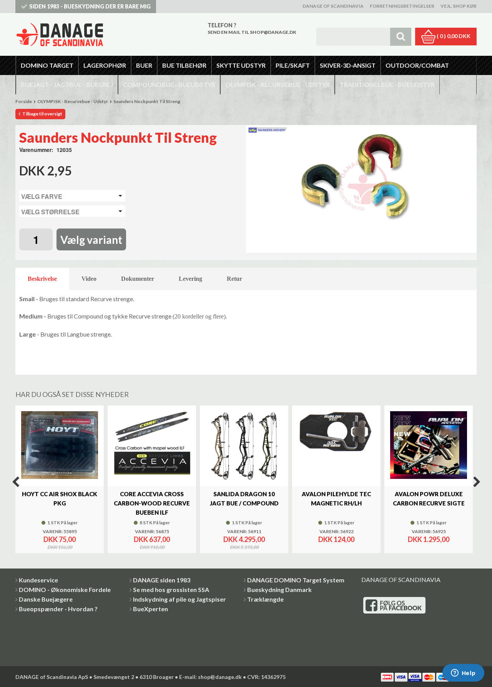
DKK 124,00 (336, 539)
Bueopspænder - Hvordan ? (58, 608)
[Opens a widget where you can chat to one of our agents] (463, 673)
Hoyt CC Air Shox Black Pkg (59, 498)
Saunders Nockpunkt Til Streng (146, 101)
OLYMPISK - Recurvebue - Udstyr (72, 101)
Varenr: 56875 (152, 531)
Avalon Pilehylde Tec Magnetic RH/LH (336, 498)
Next (476, 482)
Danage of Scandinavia (333, 6)
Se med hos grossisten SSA (171, 589)
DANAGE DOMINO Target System (295, 580)
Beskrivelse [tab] (42, 278)
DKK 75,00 (59, 539)
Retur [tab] (234, 278)
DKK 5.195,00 (244, 547)
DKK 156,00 (59, 547)
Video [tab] (88, 278)
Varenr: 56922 (336, 531)
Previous (15, 482)
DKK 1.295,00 (428, 539)
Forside (23, 101)
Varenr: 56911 (244, 531)
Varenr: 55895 (60, 531)
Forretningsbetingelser (402, 6)
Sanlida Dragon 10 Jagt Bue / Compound (244, 498)
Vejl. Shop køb (458, 6)
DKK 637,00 (152, 539)
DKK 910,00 (152, 547)
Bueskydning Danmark (279, 589)
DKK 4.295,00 (244, 539)
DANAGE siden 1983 (161, 580)
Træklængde (265, 599)
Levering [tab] (190, 278)
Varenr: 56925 (429, 531)
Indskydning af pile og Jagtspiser (179, 599)
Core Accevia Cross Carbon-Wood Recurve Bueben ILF (152, 503)
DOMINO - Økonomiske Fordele (65, 589)
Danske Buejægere (46, 599)
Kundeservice (38, 580)
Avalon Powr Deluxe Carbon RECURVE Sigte (429, 498)
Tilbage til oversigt (42, 114)
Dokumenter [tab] (137, 278)
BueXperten (150, 608)
